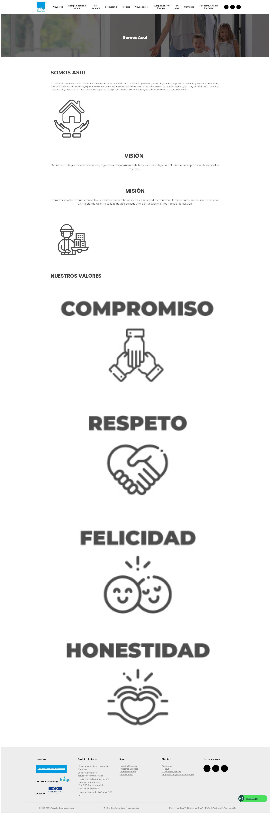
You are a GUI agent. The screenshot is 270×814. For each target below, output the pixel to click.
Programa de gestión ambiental (178, 774)
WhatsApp (252, 798)
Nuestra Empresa (128, 766)
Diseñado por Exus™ (177, 808)
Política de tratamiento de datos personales (121, 808)
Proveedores (126, 774)
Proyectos (167, 766)
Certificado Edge (128, 771)
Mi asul (165, 769)
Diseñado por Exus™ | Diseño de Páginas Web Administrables (211, 808)
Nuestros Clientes (129, 769)
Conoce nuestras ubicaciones (51, 768)
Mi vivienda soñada (171, 771)
